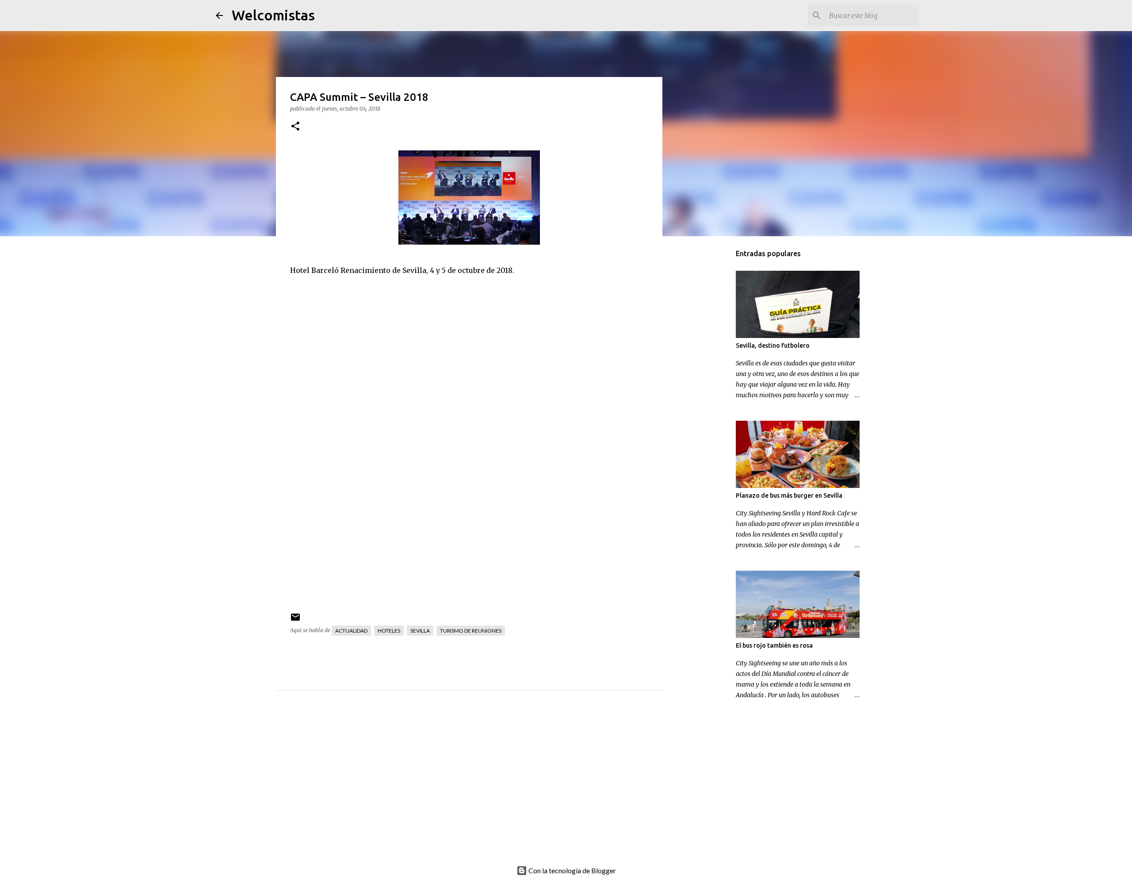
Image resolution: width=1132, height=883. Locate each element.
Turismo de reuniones (470, 630)
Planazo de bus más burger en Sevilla (789, 495)
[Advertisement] (486, 787)
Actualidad (351, 630)
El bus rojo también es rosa (774, 645)
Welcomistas (273, 15)
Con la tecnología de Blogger (571, 870)
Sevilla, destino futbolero (773, 345)
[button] (295, 127)
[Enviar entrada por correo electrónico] (295, 620)
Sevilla (420, 630)
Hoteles (389, 630)
